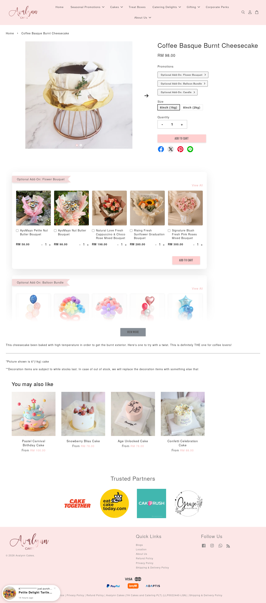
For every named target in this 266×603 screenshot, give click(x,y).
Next (146, 96)
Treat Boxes (137, 7)
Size (161, 101)
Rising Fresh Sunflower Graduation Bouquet (149, 234)
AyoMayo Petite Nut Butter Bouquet (34, 232)
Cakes (114, 7)
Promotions (166, 66)
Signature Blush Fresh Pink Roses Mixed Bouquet (184, 234)
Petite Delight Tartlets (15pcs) (36, 592)
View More (133, 332)
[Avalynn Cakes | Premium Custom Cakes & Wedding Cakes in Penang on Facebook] (203, 547)
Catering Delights (164, 7)
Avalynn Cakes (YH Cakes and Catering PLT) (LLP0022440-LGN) (146, 595)
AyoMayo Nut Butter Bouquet (72, 232)
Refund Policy (144, 558)
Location (141, 549)
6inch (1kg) (168, 107)
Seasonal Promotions (85, 7)
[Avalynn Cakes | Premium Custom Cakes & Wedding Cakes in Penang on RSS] (228, 546)
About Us (140, 17)
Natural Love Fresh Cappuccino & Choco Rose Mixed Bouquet (110, 234)
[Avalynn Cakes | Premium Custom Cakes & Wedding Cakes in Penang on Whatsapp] (220, 547)
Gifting (191, 7)
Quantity (163, 117)
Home (59, 7)
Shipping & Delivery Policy (152, 567)
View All (197, 185)
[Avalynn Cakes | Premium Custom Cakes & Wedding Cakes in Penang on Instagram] (212, 547)
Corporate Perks (217, 7)
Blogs (139, 544)
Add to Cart (186, 260)
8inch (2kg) (191, 107)
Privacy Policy (144, 563)
